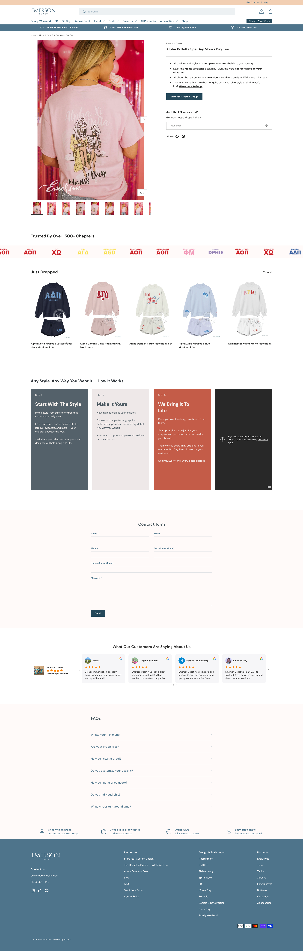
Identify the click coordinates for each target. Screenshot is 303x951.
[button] (270, 11)
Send (98, 613)
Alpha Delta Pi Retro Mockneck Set (150, 343)
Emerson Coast (174, 43)
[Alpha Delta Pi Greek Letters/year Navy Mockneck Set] (53, 309)
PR (56, 21)
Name (94, 533)
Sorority (128, 21)
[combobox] (157, 11)
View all (267, 272)
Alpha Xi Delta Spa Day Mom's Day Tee (56, 35)
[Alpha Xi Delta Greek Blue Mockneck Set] (201, 309)
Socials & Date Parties (211, 902)
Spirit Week (205, 877)
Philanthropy (206, 871)
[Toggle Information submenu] (176, 21)
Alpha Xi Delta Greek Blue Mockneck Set (194, 345)
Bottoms (262, 890)
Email (157, 533)
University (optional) (102, 563)
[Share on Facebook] (177, 136)
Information (167, 21)
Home (33, 35)
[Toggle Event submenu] (104, 21)
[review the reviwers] (120, 659)
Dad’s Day (204, 909)
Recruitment (82, 21)
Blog (126, 877)
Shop (185, 21)
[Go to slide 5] (173, 685)
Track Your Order (133, 890)
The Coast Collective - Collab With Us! (146, 865)
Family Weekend (41, 21)
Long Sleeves (264, 884)
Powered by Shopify (62, 939)
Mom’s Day (205, 890)
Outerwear (263, 896)
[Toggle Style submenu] (118, 21)
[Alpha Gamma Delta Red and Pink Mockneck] (102, 309)
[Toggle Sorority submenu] (135, 21)
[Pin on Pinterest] (183, 136)
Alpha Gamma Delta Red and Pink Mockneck (100, 345)
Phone (94, 548)
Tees (260, 865)
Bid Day (66, 21)
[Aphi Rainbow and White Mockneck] (250, 309)
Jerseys (261, 877)
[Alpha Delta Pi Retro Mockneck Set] (151, 309)
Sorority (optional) (164, 548)
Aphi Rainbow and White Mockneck (249, 343)
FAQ (266, 2)
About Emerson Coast (136, 871)
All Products (148, 21)
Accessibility (131, 896)
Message (95, 578)
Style (112, 21)
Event (97, 21)
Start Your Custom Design (184, 96)
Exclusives (263, 858)
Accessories (264, 902)
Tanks (260, 871)
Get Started (253, 2)
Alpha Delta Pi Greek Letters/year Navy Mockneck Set (51, 345)
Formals (203, 896)
